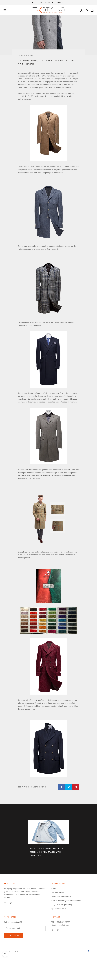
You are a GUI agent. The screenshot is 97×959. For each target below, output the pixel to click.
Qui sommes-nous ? (59, 909)
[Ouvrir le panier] (92, 10)
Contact (54, 888)
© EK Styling (12, 951)
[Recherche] (87, 10)
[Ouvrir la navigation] (5, 10)
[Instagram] (10, 902)
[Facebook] (5, 902)
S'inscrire (13, 936)
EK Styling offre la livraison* (48, 2)
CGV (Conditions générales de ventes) (66, 901)
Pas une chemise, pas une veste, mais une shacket (47, 852)
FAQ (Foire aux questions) (61, 905)
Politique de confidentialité (61, 897)
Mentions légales (57, 892)
